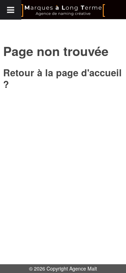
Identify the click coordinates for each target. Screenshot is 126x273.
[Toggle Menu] (10, 10)
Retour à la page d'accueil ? (62, 78)
